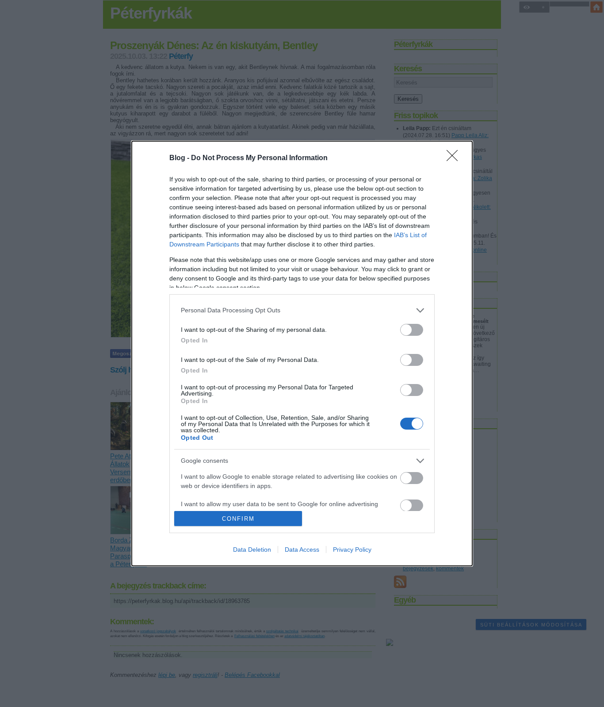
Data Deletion (252, 549)
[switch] (411, 330)
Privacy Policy (352, 549)
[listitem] (302, 310)
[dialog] (302, 353)
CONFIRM (238, 518)
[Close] (455, 158)
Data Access (302, 549)
